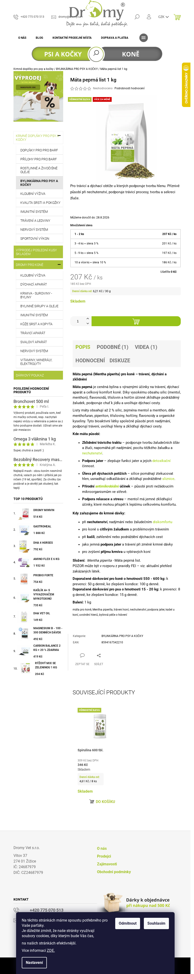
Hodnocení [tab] (90, 360)
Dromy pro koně (29, 265)
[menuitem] (22, 38)
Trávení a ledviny (35, 220)
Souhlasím (156, 923)
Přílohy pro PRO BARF (38, 159)
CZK (161, 17)
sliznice (168, 479)
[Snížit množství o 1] (87, 323)
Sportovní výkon (34, 238)
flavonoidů (97, 397)
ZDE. (51, 950)
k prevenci (168, 589)
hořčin (129, 397)
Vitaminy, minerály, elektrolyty (36, 362)
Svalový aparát (33, 342)
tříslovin (114, 397)
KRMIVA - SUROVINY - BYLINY (36, 295)
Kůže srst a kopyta (36, 324)
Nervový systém (34, 229)
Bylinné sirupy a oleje (39, 306)
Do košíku (105, 801)
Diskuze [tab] (120, 360)
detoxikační (161, 461)
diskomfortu (162, 522)
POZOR (78, 566)
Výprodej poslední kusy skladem (36, 252)
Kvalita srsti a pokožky (40, 203)
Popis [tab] (82, 347)
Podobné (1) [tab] (112, 347)
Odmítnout (128, 923)
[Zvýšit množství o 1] (87, 318)
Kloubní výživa (32, 194)
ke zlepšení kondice (122, 584)
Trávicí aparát (32, 333)
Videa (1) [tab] (146, 347)
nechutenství (97, 192)
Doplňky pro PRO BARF (39, 150)
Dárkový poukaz (30, 375)
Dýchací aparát (33, 284)
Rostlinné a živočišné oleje (38, 170)
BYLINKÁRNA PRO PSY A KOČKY (39, 183)
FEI (133, 566)
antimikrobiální (107, 486)
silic (163, 392)
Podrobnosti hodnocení (130, 88)
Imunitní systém (34, 212)
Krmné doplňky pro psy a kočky (37, 137)
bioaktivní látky (107, 421)
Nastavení (34, 962)
